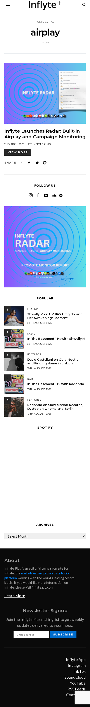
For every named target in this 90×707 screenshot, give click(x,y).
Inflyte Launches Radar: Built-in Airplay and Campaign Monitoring (45, 133)
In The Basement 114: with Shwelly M (56, 339)
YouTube (78, 683)
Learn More (14, 595)
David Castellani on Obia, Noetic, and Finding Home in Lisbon (53, 361)
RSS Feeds (77, 689)
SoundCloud (75, 677)
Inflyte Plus (42, 144)
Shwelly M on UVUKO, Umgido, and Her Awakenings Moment (55, 316)
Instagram (77, 665)
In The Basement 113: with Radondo (55, 384)
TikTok (80, 671)
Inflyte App (76, 659)
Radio (31, 333)
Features (34, 309)
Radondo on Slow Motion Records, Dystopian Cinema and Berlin (55, 407)
